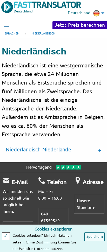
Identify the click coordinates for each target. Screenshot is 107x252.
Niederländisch (43, 33)
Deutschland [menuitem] (79, 13)
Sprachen (12, 33)
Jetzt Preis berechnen (80, 25)
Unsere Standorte (86, 204)
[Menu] (6, 25)
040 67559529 (50, 217)
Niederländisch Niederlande (38, 149)
